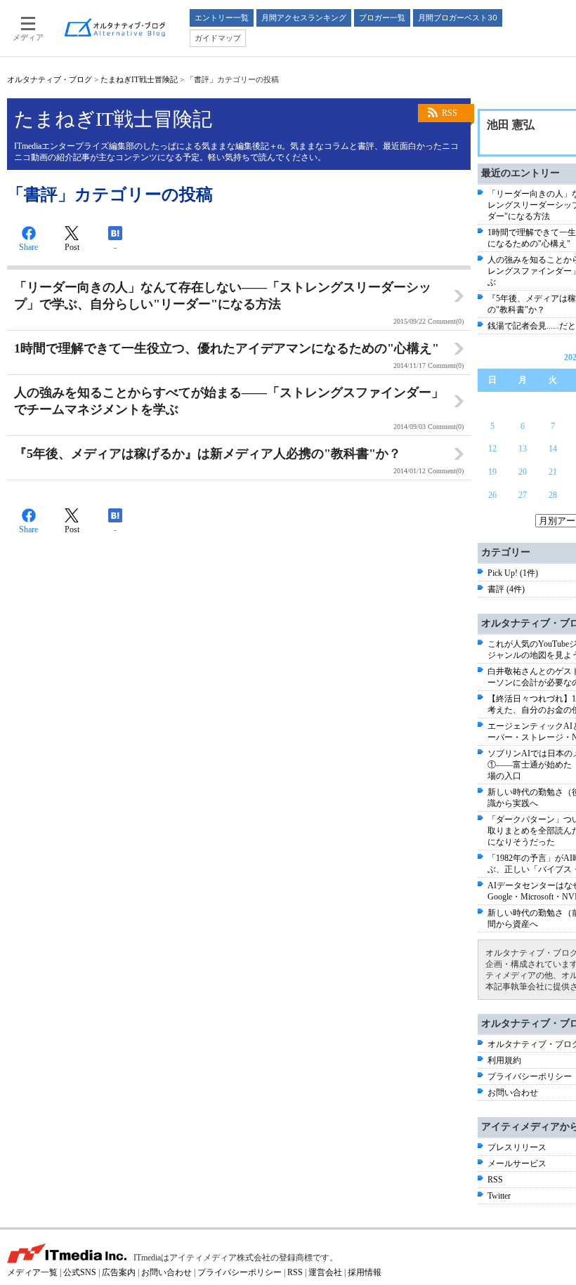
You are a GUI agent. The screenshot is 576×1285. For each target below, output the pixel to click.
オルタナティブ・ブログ (49, 79)
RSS (449, 113)
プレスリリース (516, 1147)
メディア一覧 (32, 1272)
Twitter (499, 1196)
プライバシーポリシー (529, 1076)
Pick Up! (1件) (512, 573)
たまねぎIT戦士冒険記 (139, 79)
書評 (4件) (506, 589)
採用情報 (364, 1272)
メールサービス (516, 1163)
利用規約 (504, 1060)
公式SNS (79, 1272)
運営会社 (325, 1272)
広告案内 (119, 1272)
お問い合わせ (512, 1093)
